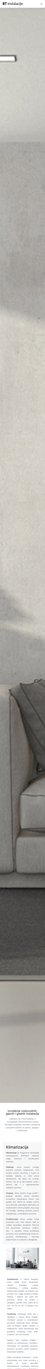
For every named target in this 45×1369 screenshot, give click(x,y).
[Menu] (41, 4)
